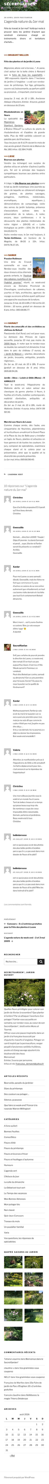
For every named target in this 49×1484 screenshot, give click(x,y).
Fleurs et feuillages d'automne (18, 1159)
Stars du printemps (13, 1088)
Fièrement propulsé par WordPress (19, 1477)
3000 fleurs (10, 343)
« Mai (12, 1455)
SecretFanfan (20, 645)
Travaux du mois (12, 1221)
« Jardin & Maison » (13, 354)
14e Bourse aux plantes (27, 183)
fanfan (28, 18)
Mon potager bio (12, 1204)
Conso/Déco (10, 1137)
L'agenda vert (15, 474)
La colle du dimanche (14, 1182)
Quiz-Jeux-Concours (14, 1216)
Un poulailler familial (14, 1227)
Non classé (9, 1210)
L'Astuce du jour (11, 1176)
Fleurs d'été (10, 1143)
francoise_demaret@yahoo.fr (30, 1064)
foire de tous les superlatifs (27, 75)
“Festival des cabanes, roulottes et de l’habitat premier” (17, 279)
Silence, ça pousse (13, 1100)
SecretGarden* (20, 4)
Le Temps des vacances (15, 1193)
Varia (6, 1232)
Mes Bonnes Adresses (15, 1199)
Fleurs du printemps (14, 1148)
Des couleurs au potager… (16, 1094)
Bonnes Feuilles (11, 1131)
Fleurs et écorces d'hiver (16, 1154)
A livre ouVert (10, 1126)
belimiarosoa (20, 835)
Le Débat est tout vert (14, 1187)
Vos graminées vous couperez (30, 1377)
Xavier (16, 566)
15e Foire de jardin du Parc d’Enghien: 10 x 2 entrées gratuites (23, 1386)
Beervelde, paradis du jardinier (18, 1083)
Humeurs (8, 1165)
